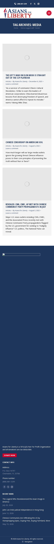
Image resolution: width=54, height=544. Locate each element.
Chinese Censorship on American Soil (24, 142)
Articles (8, 81)
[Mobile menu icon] (48, 13)
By (20, 81)
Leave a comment (12, 84)
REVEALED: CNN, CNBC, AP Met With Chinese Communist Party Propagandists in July (26, 205)
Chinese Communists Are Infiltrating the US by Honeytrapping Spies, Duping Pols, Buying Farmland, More (26, 519)
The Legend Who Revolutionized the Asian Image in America (23, 500)
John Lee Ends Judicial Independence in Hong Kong (23, 510)
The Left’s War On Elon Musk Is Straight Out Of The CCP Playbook (26, 76)
